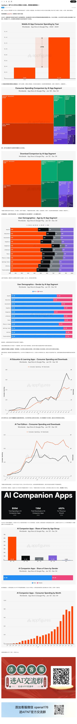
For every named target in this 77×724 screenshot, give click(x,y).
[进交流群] (9, 1)
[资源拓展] (11, 1)
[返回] (2, 1)
